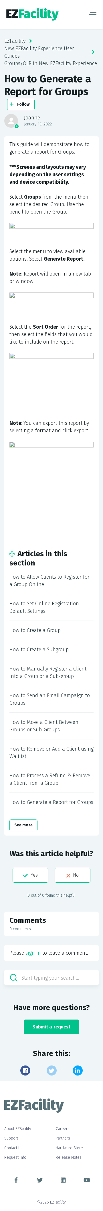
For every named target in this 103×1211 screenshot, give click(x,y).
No (76, 875)
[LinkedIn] (78, 1070)
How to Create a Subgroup (39, 649)
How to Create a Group (35, 630)
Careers (63, 1128)
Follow (23, 104)
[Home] (32, 14)
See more (23, 825)
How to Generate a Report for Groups (51, 802)
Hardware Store (69, 1148)
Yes (34, 875)
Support (11, 1138)
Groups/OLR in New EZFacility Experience (50, 63)
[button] (92, 12)
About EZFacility (17, 1128)
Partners (63, 1138)
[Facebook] (25, 1070)
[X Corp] (52, 1070)
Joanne (32, 118)
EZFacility (14, 41)
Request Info (15, 1157)
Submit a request (52, 1027)
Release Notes (69, 1157)
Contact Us (13, 1148)
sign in (33, 953)
